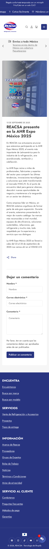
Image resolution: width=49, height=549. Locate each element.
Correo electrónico (17, 297)
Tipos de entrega (10, 427)
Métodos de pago (11, 510)
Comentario (13, 311)
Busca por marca (10, 393)
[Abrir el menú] (44, 27)
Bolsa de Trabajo (10, 463)
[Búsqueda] (27, 27)
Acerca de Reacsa (11, 444)
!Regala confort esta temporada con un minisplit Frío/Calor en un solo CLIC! (24, 4)
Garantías (7, 516)
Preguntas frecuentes (12, 504)
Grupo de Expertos (11, 457)
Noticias (6, 470)
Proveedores (8, 451)
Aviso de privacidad (12, 483)
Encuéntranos (9, 387)
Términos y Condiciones (14, 476)
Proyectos (7, 420)
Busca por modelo (11, 399)
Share (13, 257)
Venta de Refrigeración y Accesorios (20, 414)
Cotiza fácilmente (20, 11)
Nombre (12, 283)
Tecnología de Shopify (32, 545)
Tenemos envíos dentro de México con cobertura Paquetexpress (22, 47)
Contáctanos (8, 497)
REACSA (18, 545)
